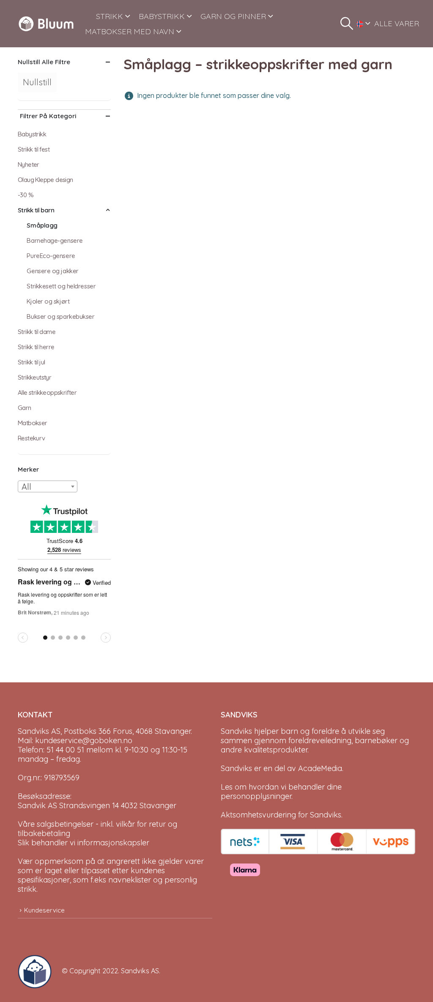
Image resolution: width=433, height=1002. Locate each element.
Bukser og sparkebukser (60, 316)
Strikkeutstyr (34, 377)
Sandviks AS (140, 971)
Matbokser (32, 423)
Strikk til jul (31, 362)
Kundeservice (44, 910)
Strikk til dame (36, 332)
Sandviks (236, 731)
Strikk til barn (36, 210)
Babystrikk (32, 134)
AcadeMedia (320, 768)
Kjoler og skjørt (48, 301)
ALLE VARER (396, 23)
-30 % (25, 195)
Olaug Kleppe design (45, 180)
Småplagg (42, 225)
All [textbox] (26, 486)
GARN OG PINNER (233, 16)
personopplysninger (256, 796)
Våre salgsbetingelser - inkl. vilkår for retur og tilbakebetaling (97, 828)
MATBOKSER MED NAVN (129, 31)
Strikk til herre (36, 347)
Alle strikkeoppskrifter (47, 392)
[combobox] (47, 486)
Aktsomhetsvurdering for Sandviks (281, 815)
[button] (346, 23)
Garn (24, 408)
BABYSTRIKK (162, 16)
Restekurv (31, 438)
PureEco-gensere (51, 256)
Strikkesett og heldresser (61, 286)
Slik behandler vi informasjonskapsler (83, 842)
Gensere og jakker (52, 271)
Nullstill (37, 82)
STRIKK (109, 16)
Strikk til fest (33, 149)
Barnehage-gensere (54, 240)
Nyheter (28, 164)
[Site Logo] (46, 24)
